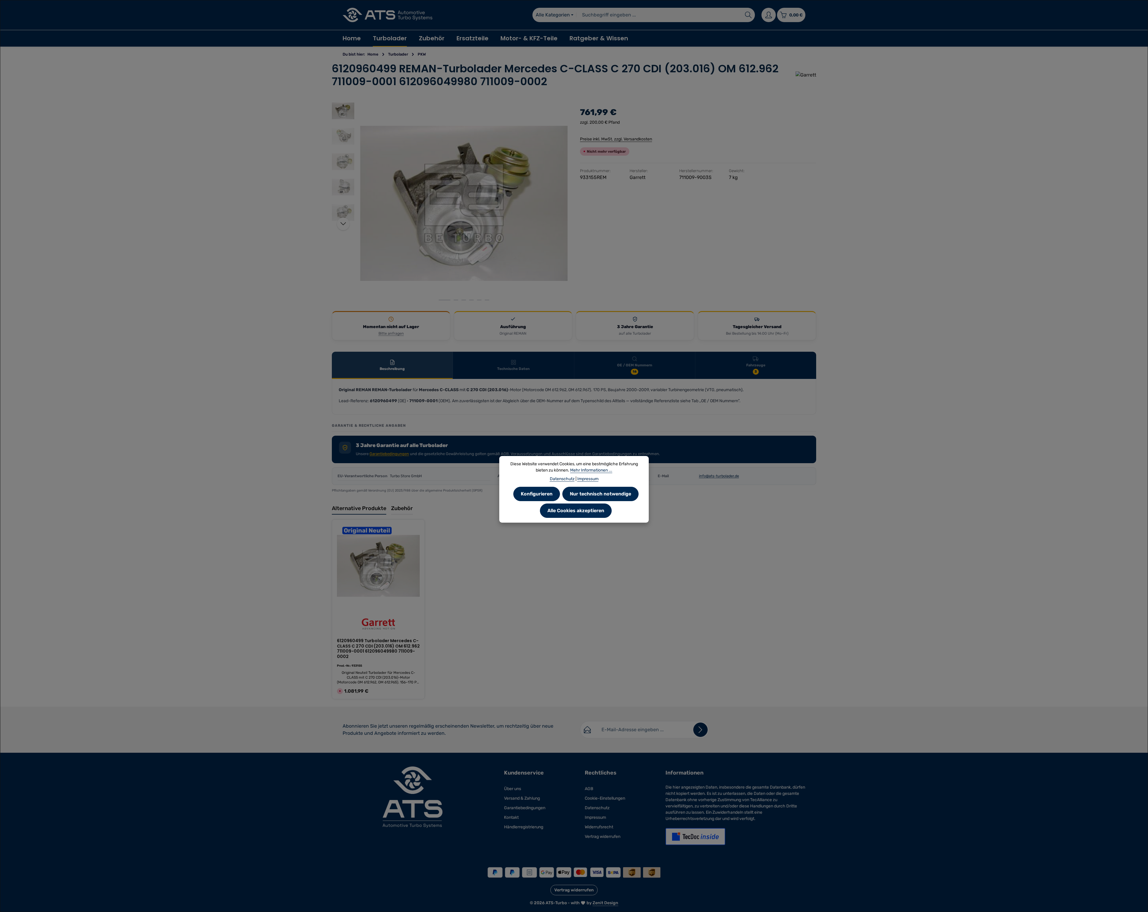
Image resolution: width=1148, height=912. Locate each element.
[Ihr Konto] (768, 15)
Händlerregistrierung (523, 827)
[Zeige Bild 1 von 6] (445, 300)
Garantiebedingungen (389, 454)
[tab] (392, 365)
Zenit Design (605, 902)
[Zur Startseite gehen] (387, 15)
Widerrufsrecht (599, 827)
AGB (589, 788)
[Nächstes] (343, 224)
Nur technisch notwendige (600, 494)
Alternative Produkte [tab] (359, 508)
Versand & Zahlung (522, 798)
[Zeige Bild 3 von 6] (463, 300)
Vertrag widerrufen (602, 836)
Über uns (512, 788)
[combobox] (659, 15)
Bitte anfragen (391, 333)
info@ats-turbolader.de (719, 476)
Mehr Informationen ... (591, 470)
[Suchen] (748, 15)
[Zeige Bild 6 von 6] (487, 300)
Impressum (595, 817)
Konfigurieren (536, 494)
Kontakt (511, 817)
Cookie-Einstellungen (605, 798)
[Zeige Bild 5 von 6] (479, 300)
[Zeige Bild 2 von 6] (456, 300)
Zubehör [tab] (402, 508)
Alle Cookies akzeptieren (575, 510)
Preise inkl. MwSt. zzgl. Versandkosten (616, 139)
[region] (450, 203)
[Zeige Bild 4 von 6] (471, 300)
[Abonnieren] (700, 730)
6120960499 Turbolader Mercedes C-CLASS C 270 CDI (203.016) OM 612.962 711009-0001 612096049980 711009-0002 (378, 648)
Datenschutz (597, 807)
